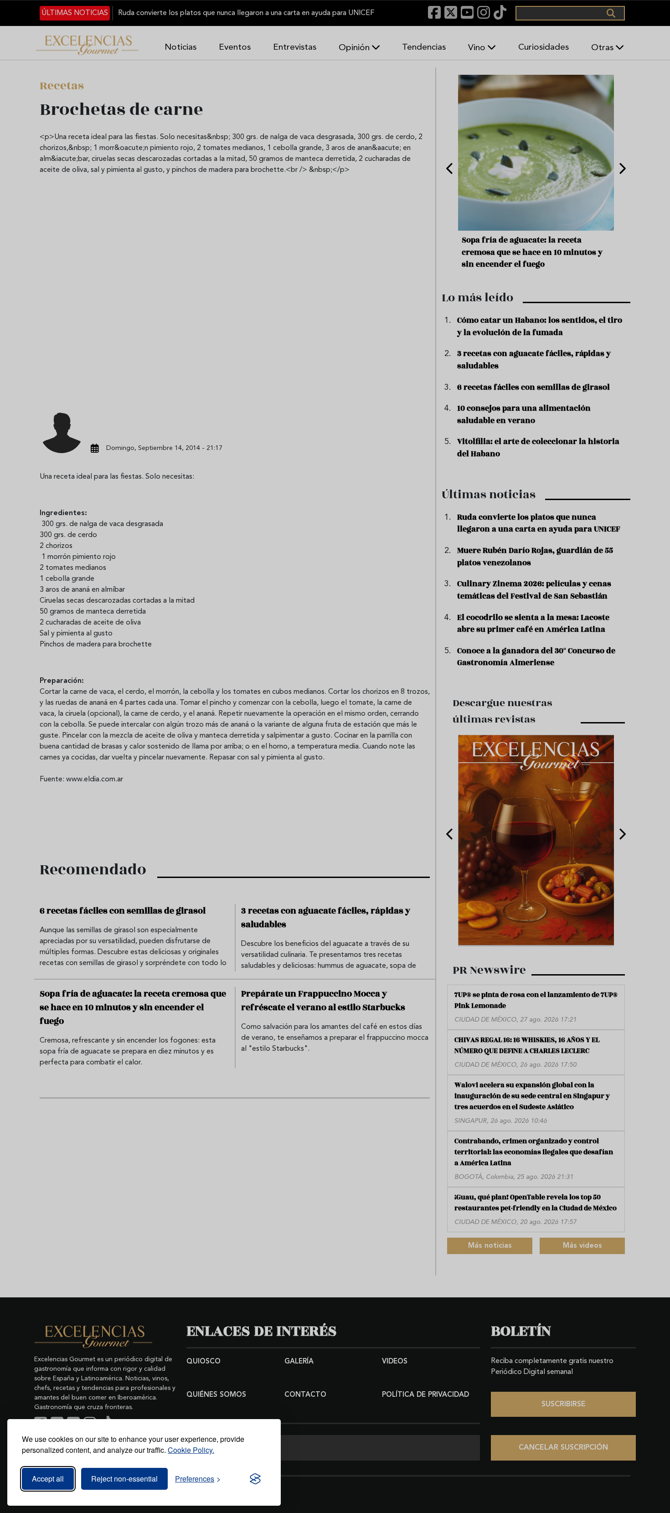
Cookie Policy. (191, 1450)
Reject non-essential (124, 1478)
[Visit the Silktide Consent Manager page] (255, 1479)
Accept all (48, 1478)
